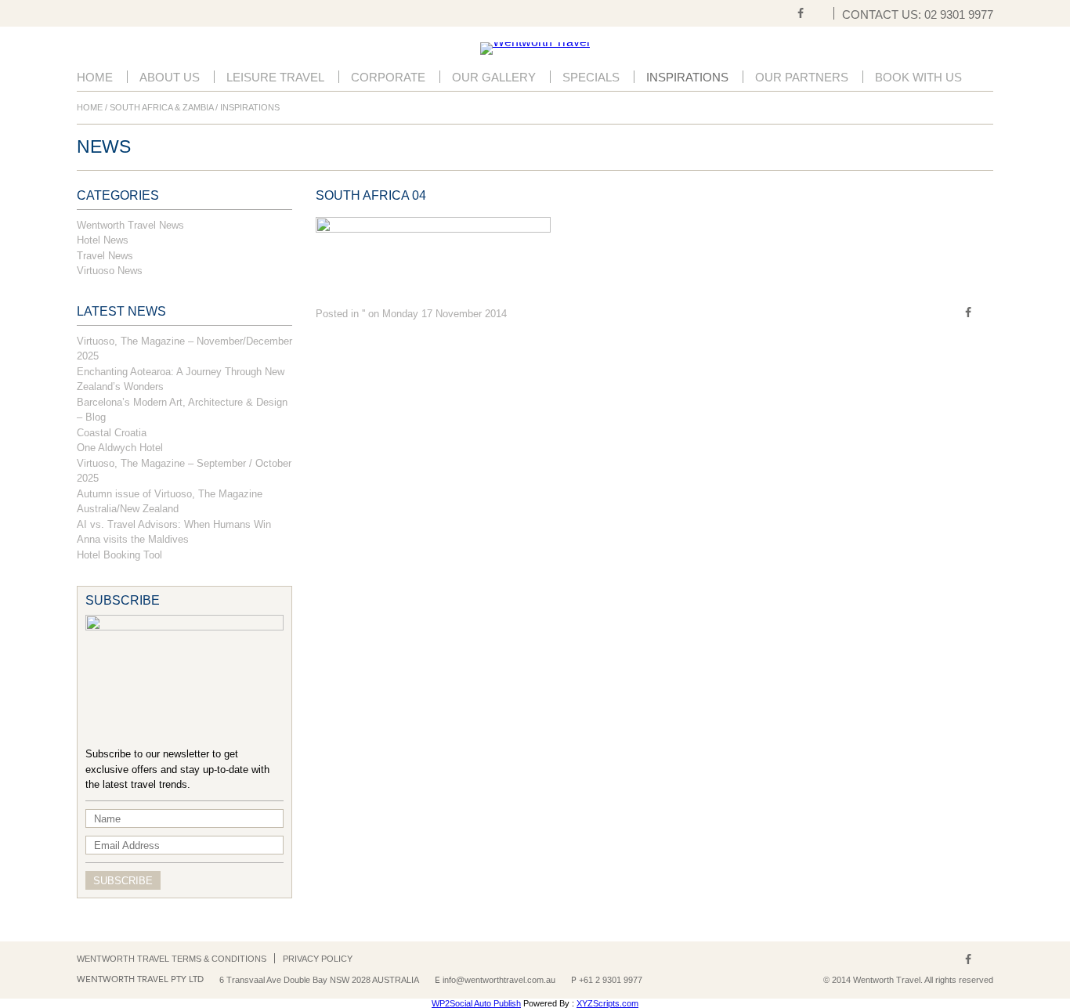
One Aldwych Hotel (120, 447)
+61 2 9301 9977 (610, 980)
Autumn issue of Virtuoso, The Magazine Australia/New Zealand (169, 501)
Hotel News (102, 240)
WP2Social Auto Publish (476, 1003)
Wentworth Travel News (130, 225)
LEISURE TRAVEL (275, 77)
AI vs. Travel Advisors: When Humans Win (174, 524)
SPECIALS (591, 77)
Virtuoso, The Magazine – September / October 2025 (184, 471)
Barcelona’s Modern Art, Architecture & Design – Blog (182, 410)
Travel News (105, 256)
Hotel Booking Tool (119, 555)
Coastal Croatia (111, 433)
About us (169, 77)
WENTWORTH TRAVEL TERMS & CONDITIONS (171, 958)
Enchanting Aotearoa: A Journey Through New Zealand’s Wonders (180, 379)
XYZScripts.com (607, 1003)
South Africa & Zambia (161, 107)
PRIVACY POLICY (317, 958)
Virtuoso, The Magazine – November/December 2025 (184, 349)
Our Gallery (494, 77)
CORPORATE (388, 77)
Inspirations (687, 77)
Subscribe (123, 881)
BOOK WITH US (918, 77)
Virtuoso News (110, 270)
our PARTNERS (801, 77)
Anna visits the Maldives (133, 539)
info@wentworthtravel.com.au (499, 980)
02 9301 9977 (958, 15)
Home (95, 77)
